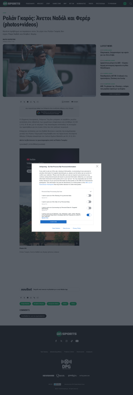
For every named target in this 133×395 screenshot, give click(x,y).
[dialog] (66, 197)
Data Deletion (56, 228)
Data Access (66, 228)
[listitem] (66, 191)
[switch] (89, 195)
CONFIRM (53, 222)
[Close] (98, 167)
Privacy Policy (77, 228)
